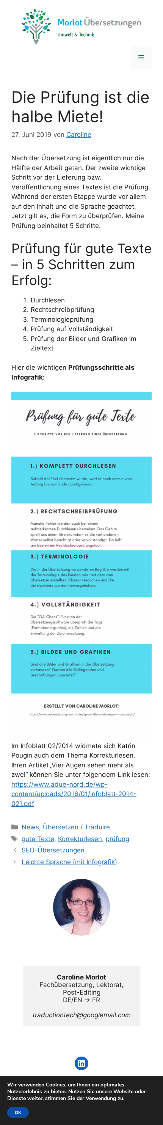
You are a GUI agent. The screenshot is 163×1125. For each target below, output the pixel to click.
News (30, 827)
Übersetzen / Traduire (76, 827)
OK (18, 1113)
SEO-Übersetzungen (53, 850)
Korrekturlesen (80, 839)
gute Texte (38, 839)
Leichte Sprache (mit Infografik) (69, 862)
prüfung (117, 839)
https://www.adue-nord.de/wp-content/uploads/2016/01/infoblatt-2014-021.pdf (73, 794)
